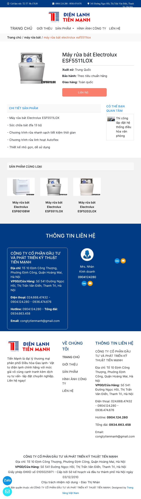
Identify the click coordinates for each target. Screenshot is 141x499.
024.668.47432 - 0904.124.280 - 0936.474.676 (113, 405)
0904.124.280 (32, 309)
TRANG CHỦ (21, 28)
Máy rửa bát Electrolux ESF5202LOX (87, 207)
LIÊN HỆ (114, 28)
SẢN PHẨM (63, 28)
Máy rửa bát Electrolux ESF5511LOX (54, 207)
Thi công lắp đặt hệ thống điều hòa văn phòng (123, 127)
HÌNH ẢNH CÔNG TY (91, 28)
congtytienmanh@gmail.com (40, 321)
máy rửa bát (32, 37)
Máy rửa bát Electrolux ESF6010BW (21, 207)
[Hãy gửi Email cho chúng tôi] (5, 491)
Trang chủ (14, 37)
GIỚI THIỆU (44, 28)
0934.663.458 (20, 313)
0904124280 (87, 277)
